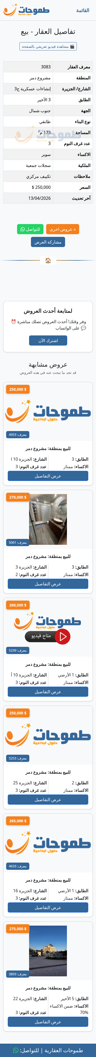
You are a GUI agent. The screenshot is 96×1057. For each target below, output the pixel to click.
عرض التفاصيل (48, 476)
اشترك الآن (48, 340)
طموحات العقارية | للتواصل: (50, 1050)
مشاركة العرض (48, 242)
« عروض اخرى (63, 229)
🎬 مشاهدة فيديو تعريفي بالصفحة (48, 46)
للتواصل (32, 229)
